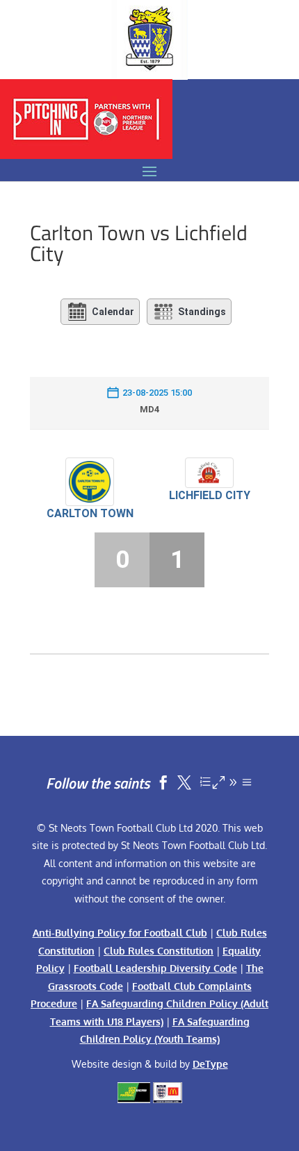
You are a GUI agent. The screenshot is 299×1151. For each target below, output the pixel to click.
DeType (210, 1064)
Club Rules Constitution (158, 951)
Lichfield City (209, 495)
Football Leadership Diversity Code (155, 968)
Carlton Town (90, 513)
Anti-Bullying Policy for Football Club (120, 933)
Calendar (113, 311)
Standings (202, 311)
